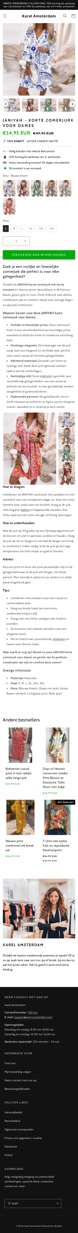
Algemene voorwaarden (19, 1129)
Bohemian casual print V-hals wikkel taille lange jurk (18, 773)
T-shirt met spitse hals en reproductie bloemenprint (56, 845)
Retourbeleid (12, 1121)
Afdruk (9, 1155)
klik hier (32, 1012)
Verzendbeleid (13, 1112)
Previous (6, 104)
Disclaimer (11, 1146)
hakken (25, 510)
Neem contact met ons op (21, 1080)
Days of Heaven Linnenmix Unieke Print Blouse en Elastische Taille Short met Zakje (55, 778)
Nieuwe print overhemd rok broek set (20, 845)
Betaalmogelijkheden (17, 1089)
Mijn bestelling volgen (18, 1071)
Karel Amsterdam (33, 1226)
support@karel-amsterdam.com (33, 1017)
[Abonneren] (57, 1203)
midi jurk (45, 376)
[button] (5, 16)
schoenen (59, 639)
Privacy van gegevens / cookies (23, 1138)
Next (72, 104)
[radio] (9, 188)
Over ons (10, 1063)
